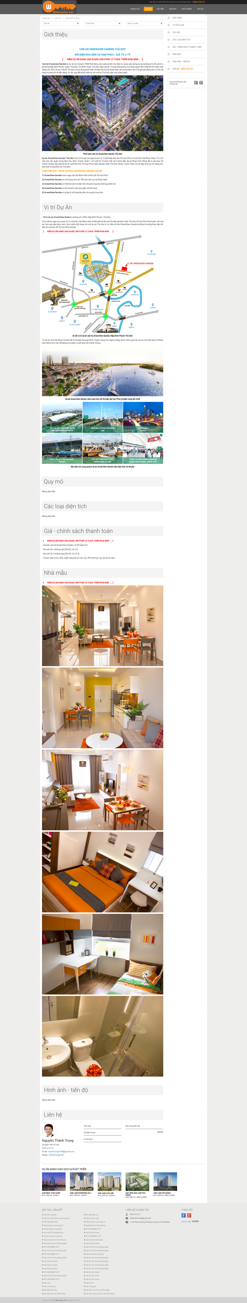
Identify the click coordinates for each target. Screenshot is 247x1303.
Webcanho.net (60, 1300)
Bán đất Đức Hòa (50, 1290)
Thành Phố (90, 23)
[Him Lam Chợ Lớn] (109, 1181)
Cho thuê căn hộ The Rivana (55, 1240)
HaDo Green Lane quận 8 (95, 1222)
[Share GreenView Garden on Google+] (201, 82)
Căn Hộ (148, 9)
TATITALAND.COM (51, 1222)
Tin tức (200, 9)
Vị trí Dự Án (178, 25)
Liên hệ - (183, 69)
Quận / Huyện (133, 23)
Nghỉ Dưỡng (187, 9)
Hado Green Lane (92, 1218)
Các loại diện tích (181, 40)
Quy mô (176, 32)
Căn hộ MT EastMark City (53, 1233)
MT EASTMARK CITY (93, 1229)
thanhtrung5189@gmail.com (61, 1151)
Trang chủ (135, 9)
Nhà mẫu (177, 54)
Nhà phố (172, 9)
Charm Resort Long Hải (53, 1229)
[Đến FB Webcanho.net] (183, 1215)
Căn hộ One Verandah (94, 1240)
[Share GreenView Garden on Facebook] (196, 82)
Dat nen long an (50, 1286)
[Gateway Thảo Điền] (54, 1181)
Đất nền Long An (50, 1215)
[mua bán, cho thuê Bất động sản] (59, 7)
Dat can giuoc (90, 1286)
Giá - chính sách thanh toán (187, 47)
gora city (47, 1283)
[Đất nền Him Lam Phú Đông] (137, 1181)
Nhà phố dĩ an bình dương (95, 1225)
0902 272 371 (199, 2)
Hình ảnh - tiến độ (181, 61)
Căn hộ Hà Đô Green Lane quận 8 (57, 1218)
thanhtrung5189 (56, 1155)
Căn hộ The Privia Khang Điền (55, 1243)
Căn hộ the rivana (92, 1233)
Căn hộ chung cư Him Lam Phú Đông (99, 1294)
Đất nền (160, 9)
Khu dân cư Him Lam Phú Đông (97, 1290)
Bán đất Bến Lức (91, 1215)
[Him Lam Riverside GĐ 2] (81, 1181)
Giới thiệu (177, 18)
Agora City (89, 1283)
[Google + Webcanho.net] (189, 1215)
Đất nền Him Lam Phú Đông (54, 1294)
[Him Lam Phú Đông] (165, 1181)
